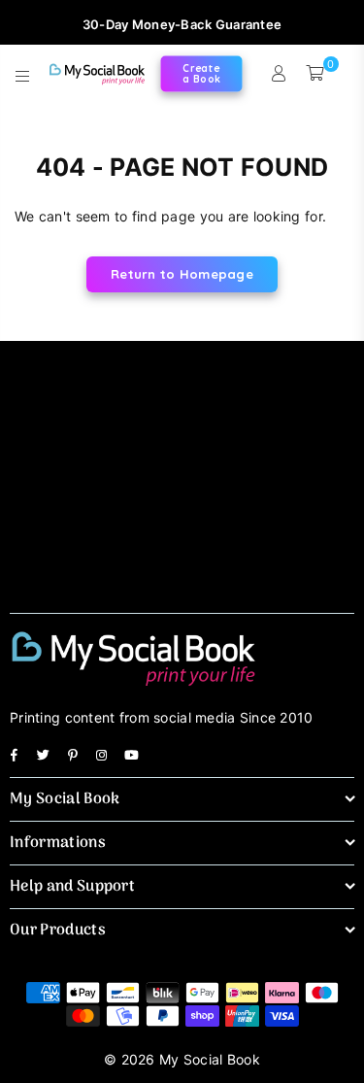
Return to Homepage (182, 274)
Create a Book (201, 73)
